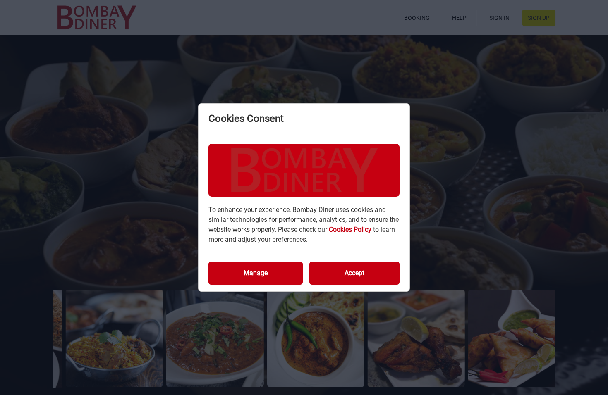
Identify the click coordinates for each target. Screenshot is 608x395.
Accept (354, 273)
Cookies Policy (351, 229)
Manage (256, 273)
